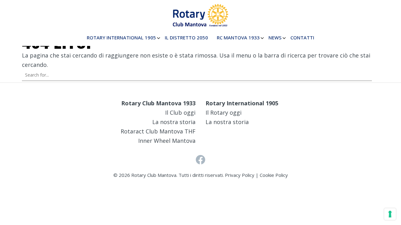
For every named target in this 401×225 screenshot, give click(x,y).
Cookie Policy (274, 175)
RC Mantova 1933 (238, 37)
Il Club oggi (180, 112)
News (275, 37)
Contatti (302, 37)
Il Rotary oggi (224, 112)
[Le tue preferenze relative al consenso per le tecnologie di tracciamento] (390, 214)
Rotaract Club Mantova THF (158, 131)
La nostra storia (173, 122)
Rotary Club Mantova (153, 175)
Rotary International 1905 (121, 37)
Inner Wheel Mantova (166, 140)
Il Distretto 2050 (186, 37)
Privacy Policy (239, 175)
